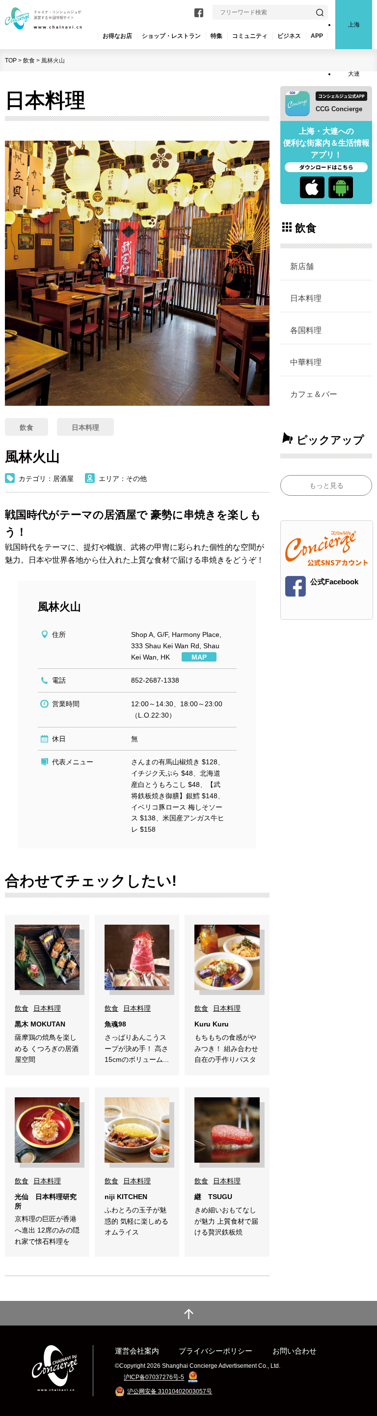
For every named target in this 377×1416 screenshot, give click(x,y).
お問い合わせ (294, 1351)
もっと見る (326, 485)
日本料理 (306, 298)
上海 (354, 24)
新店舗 (302, 266)
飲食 (29, 60)
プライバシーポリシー (215, 1351)
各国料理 (306, 330)
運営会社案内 (137, 1351)
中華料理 (306, 362)
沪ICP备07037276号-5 (154, 1377)
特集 (216, 35)
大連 (354, 73)
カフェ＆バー (313, 394)
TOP (11, 60)
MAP (199, 657)
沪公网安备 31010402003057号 (169, 1391)
